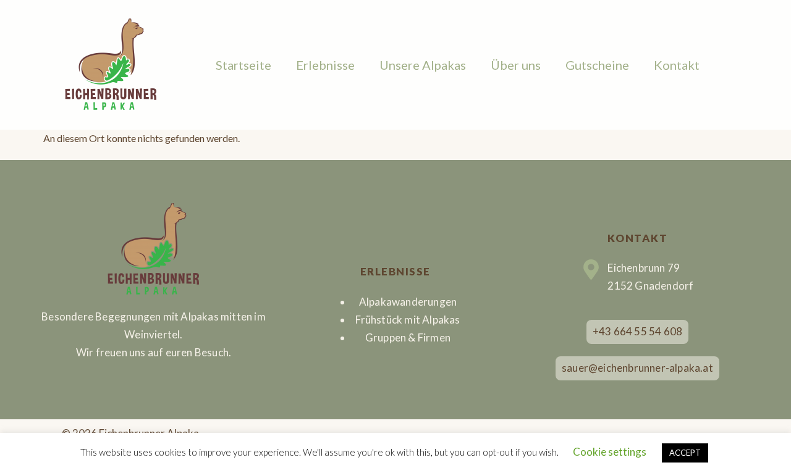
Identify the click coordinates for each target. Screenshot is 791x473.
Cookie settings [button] (609, 451)
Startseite (243, 64)
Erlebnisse (325, 64)
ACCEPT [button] (685, 453)
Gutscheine (597, 64)
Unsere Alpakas (422, 64)
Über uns (516, 64)
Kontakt (677, 64)
